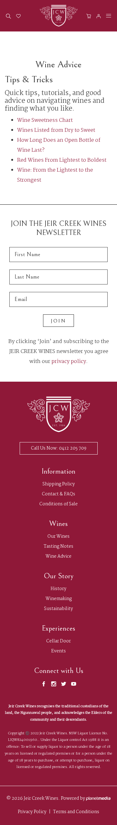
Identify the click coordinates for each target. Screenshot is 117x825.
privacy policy (68, 361)
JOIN (58, 321)
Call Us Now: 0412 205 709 (58, 448)
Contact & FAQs (58, 494)
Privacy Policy (32, 812)
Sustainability (58, 609)
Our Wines (58, 536)
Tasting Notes (58, 546)
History (58, 589)
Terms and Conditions (76, 812)
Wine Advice (58, 556)
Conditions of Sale (58, 504)
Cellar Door (58, 641)
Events (58, 651)
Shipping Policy (58, 484)
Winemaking (59, 599)
